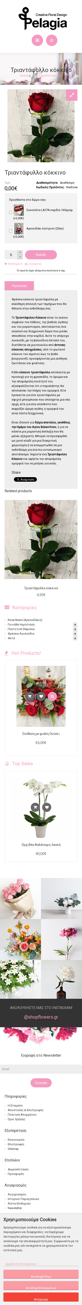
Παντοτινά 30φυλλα (21, 629)
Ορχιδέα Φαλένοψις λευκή (41, 845)
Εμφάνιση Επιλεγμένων (21, 1264)
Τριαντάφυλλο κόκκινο (46, 75)
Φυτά (11, 638)
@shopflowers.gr (41, 1017)
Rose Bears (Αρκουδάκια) (25, 620)
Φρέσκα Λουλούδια (21, 633)
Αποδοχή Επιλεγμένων (41, 1288)
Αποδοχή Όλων (41, 1276)
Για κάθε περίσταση (21, 624)
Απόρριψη (41, 1299)
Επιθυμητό (15, 263)
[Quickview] (52, 696)
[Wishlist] (41, 696)
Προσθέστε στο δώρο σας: (27, 199)
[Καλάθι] (29, 696)
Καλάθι (41, 255)
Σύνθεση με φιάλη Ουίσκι (41, 734)
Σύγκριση (35, 263)
